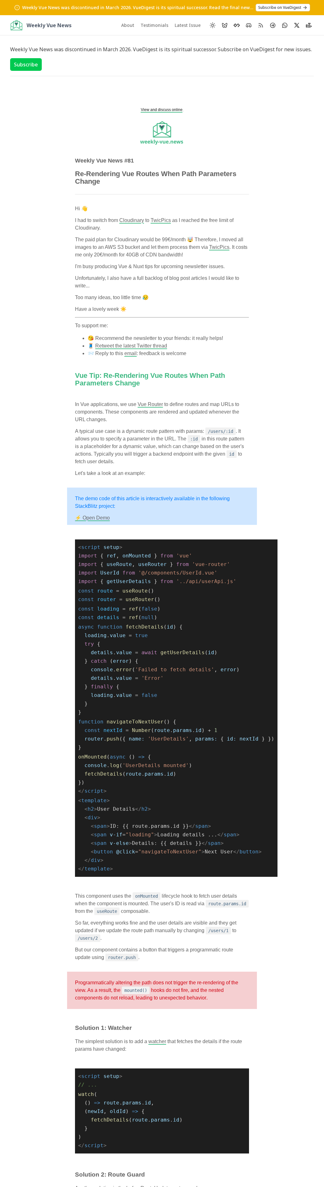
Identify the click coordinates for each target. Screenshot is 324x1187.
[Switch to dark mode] (213, 25)
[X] (297, 25)
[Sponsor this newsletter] (309, 25)
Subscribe (26, 64)
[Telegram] (273, 25)
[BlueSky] (225, 25)
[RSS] (261, 25)
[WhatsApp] (285, 25)
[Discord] (249, 25)
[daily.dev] (237, 25)
